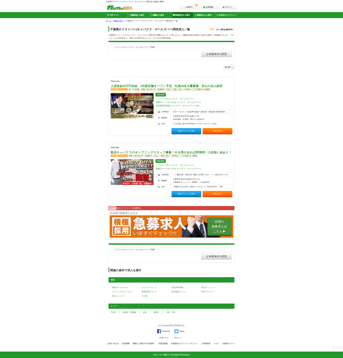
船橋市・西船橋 (129, 312)
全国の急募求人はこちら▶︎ (219, 226)
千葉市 (113, 312)
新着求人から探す (204, 15)
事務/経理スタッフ (149, 292)
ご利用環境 (205, 343)
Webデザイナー (207, 292)
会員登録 (209, 7)
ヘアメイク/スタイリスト (122, 292)
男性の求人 (118, 21)
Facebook (165, 331)
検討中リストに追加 (186, 131)
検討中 (192, 6)
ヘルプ (216, 343)
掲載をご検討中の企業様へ (144, 343)
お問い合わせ (113, 343)
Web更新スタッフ (179, 292)
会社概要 (125, 343)
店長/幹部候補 (177, 287)
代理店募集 (163, 343)
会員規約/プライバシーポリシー (184, 343)
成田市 (156, 312)
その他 (144, 296)
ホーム (108, 21)
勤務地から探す (137, 15)
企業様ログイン (229, 343)
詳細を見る (217, 131)
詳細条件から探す (182, 15)
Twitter (181, 331)
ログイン (228, 7)
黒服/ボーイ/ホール (120, 287)
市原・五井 (170, 312)
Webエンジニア (118, 296)
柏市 (145, 312)
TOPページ (114, 15)
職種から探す (158, 15)
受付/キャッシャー (209, 287)
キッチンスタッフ (149, 287)
